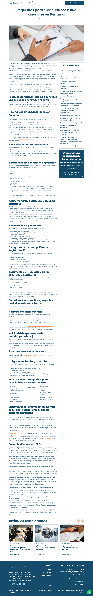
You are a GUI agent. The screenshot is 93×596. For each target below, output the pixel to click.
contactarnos (26, 329)
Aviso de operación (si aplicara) (71, 123)
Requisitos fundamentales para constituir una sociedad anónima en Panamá (71, 72)
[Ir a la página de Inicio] (18, 3)
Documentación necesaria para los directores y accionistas (71, 105)
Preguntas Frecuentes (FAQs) (70, 146)
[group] (21, 540)
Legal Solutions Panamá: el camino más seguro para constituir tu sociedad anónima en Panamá (71, 140)
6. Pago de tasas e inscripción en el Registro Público (71, 100)
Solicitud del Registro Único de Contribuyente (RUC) (70, 119)
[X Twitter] (17, 584)
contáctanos (48, 438)
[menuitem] (74, 3)
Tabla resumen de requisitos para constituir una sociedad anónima (70, 132)
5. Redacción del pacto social (70, 96)
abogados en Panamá (24, 139)
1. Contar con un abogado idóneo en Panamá (71, 78)
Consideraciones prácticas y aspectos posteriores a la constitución (69, 110)
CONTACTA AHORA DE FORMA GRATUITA (71, 174)
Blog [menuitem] (62, 3)
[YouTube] (20, 584)
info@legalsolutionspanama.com (74, 578)
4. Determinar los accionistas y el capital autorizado (71, 92)
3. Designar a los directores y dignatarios (69, 87)
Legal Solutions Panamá (17, 433)
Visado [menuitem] (56, 3)
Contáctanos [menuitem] (47, 582)
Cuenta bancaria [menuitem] (46, 3)
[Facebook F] (10, 584)
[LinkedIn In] (23, 584)
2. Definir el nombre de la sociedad (68, 82)
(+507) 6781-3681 (79, 581)
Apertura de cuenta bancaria (70, 115)
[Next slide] (82, 521)
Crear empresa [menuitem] (35, 3)
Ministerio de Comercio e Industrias (34, 356)
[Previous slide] (78, 521)
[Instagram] (13, 584)
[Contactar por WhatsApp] (89, 592)
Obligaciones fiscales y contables (68, 127)
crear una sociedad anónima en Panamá (38, 416)
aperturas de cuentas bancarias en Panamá (40, 326)
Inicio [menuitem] (29, 3)
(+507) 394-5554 (79, 584)
